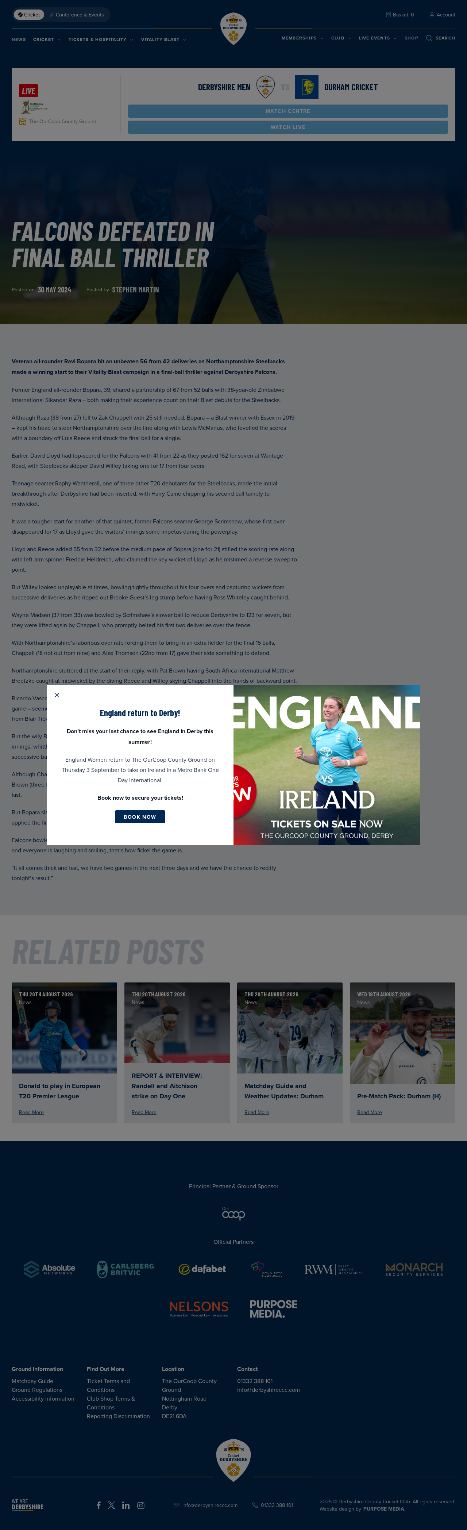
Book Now (140, 817)
